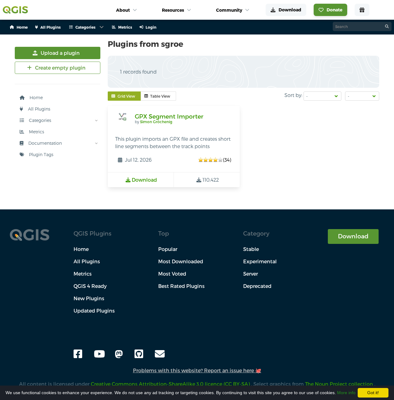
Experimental (260, 261)
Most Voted (172, 274)
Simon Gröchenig (156, 121)
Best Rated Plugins (181, 286)
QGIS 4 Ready (90, 286)
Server (250, 274)
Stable (251, 249)
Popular (167, 249)
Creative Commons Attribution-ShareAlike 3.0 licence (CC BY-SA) (171, 384)
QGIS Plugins (92, 233)
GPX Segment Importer (169, 116)
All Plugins (38, 108)
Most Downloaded (180, 261)
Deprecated (257, 286)
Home (35, 97)
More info (346, 392)
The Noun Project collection (339, 384)
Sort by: (293, 95)
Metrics (36, 131)
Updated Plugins (94, 310)
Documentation (44, 143)
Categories (39, 120)
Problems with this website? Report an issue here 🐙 (197, 370)
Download (353, 236)
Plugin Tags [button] (40, 154)
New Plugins (89, 298)
